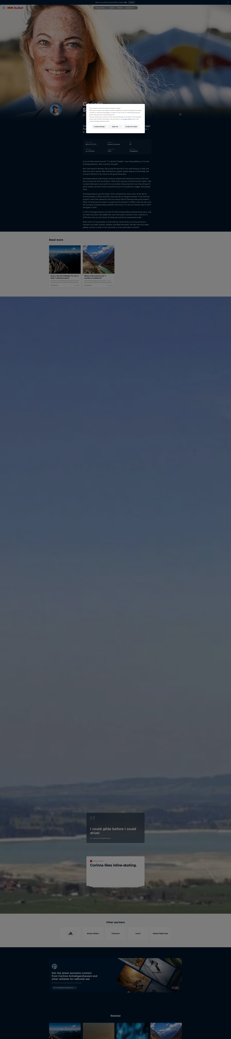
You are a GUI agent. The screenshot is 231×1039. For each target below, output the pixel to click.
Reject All (115, 126)
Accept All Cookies (131, 126)
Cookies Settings (99, 126)
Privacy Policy (127, 119)
